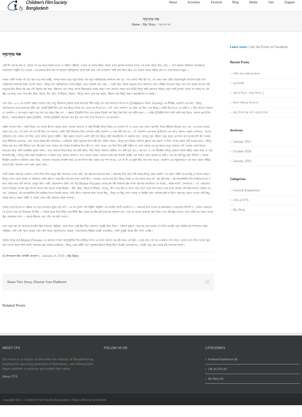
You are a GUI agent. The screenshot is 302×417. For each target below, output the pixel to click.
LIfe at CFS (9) (217, 369)
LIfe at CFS (241, 200)
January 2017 (242, 141)
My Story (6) (215, 378)
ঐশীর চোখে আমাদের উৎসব (246, 73)
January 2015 (242, 161)
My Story (73, 256)
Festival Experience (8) (223, 359)
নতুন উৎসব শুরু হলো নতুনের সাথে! (250, 112)
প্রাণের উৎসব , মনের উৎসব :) (248, 93)
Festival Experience (246, 190)
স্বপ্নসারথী (238, 83)
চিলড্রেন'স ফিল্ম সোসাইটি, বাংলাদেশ (22, 256)
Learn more (238, 47)
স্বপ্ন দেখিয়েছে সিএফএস (246, 102)
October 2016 (242, 151)
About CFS (9, 376)
